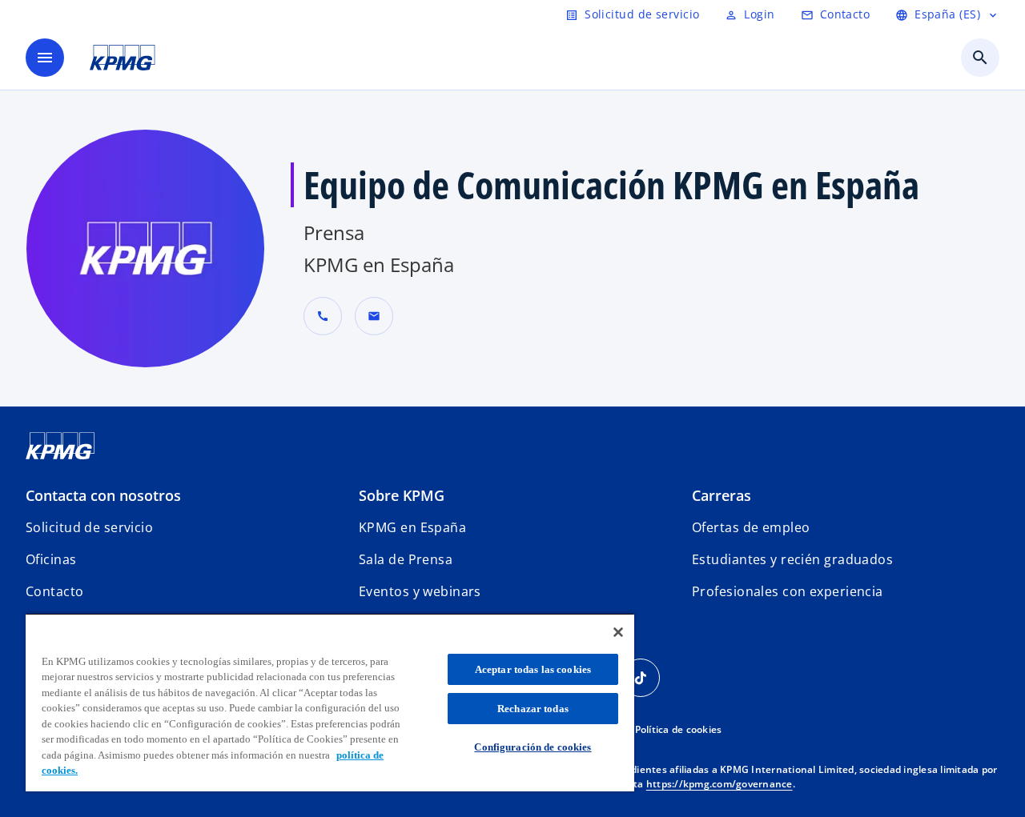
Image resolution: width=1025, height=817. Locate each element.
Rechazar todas (533, 709)
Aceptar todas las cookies (533, 669)
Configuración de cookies (532, 747)
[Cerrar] (618, 632)
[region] (330, 702)
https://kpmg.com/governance (719, 784)
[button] (374, 316)
